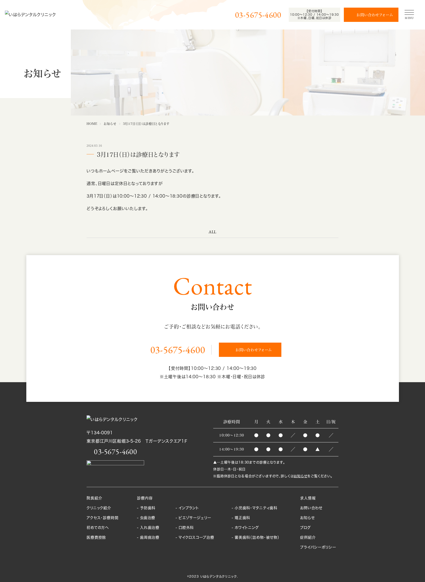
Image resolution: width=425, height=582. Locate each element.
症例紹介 (308, 537)
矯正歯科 (242, 517)
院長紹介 (94, 498)
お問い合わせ (311, 508)
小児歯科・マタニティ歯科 (256, 508)
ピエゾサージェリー (195, 517)
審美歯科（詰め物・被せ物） (257, 537)
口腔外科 (186, 527)
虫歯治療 (147, 517)
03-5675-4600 (258, 15)
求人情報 (308, 498)
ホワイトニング (247, 527)
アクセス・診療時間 (103, 517)
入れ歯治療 (149, 527)
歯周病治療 (149, 537)
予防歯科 (147, 508)
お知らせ (300, 476)
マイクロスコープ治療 (196, 537)
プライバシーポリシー (318, 547)
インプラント (189, 508)
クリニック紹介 (99, 508)
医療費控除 (96, 537)
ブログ (305, 527)
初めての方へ (98, 527)
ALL (213, 231)
